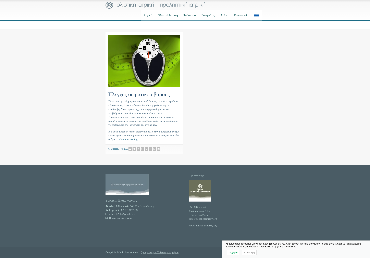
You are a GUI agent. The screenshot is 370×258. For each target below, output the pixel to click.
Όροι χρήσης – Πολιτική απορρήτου (159, 252)
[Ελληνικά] (256, 15)
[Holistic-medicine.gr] (156, 5)
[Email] (130, 149)
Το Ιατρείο (190, 15)
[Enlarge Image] (144, 61)
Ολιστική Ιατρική (168, 15)
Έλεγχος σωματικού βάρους (139, 94)
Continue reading (128, 139)
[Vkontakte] (158, 149)
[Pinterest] (146, 149)
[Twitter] (134, 149)
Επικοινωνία (241, 15)
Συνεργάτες (208, 15)
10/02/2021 (115, 149)
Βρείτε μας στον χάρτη (121, 217)
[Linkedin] (154, 149)
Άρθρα (224, 15)
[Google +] (142, 149)
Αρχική (148, 15)
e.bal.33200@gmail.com (122, 214)
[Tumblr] (150, 149)
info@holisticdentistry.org (203, 218)
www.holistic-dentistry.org (203, 225)
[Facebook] (138, 149)
